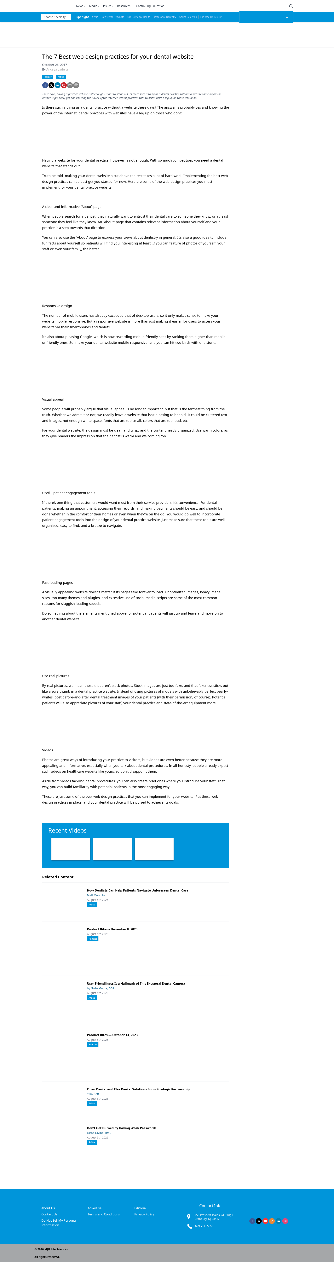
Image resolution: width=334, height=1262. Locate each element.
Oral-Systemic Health (138, 17)
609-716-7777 (204, 1226)
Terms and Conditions (104, 1214)
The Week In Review (211, 17)
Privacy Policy (144, 1214)
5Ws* (95, 17)
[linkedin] (58, 85)
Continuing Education (150, 6)
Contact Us (49, 1214)
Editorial (140, 1208)
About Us (48, 1208)
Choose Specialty (55, 17)
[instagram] (285, 1221)
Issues (107, 6)
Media (93, 6)
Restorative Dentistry (164, 17)
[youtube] (265, 1221)
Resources (123, 6)
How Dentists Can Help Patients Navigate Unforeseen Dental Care (137, 890)
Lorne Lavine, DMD (99, 1133)
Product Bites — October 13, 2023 (112, 1035)
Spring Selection (188, 17)
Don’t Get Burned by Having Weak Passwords (121, 1128)
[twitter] (51, 85)
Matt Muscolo (96, 895)
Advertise (94, 1208)
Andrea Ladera (57, 69)
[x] (259, 1221)
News (79, 6)
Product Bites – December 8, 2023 (112, 929)
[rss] (272, 1221)
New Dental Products (112, 17)
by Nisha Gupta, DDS (100, 988)
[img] (56, 6)
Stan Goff (93, 1094)
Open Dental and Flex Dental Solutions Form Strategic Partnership (138, 1089)
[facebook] (45, 85)
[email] (70, 85)
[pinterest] (64, 85)
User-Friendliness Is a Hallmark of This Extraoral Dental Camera (136, 983)
